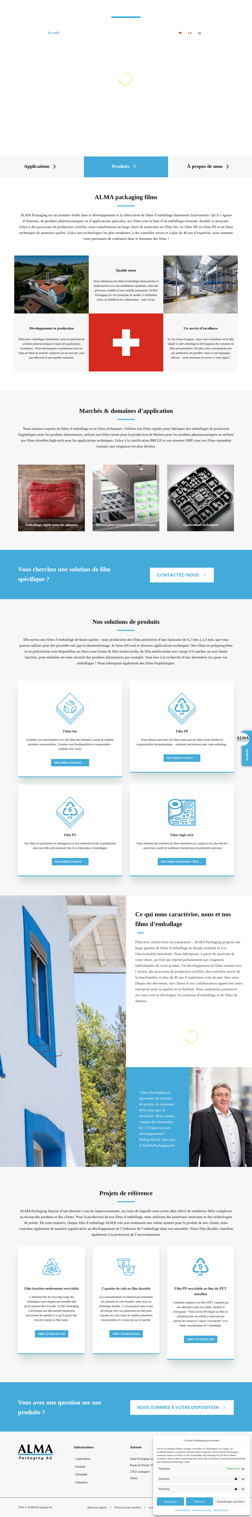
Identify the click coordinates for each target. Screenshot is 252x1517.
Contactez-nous (182, 575)
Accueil (53, 33)
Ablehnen (199, 1501)
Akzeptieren (170, 1501)
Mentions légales (221, 1510)
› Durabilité (80, 1474)
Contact (165, 33)
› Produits (79, 1466)
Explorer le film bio (70, 762)
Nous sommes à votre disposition (182, 1407)
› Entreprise (80, 1482)
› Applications (82, 1458)
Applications (76, 33)
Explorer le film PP (182, 758)
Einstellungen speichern (230, 1501)
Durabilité (121, 33)
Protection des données (202, 1510)
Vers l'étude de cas (51, 1334)
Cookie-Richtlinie (182, 1510)
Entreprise (144, 33)
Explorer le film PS (70, 862)
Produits (99, 33)
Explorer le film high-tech (182, 862)
